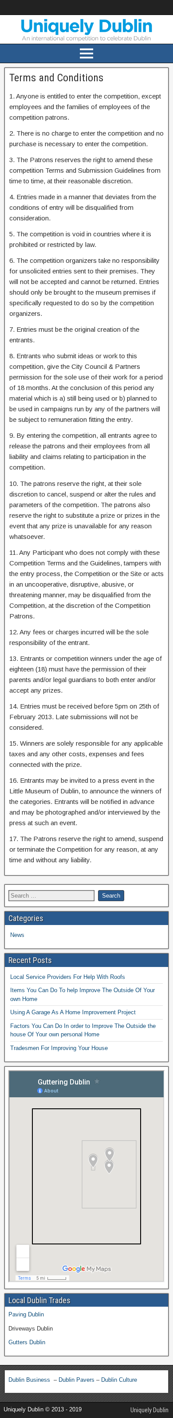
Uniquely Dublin (149, 1410)
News (17, 935)
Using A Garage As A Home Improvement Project (73, 1012)
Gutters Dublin (26, 1342)
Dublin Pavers (76, 1379)
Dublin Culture (119, 1379)
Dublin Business (30, 1379)
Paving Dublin (26, 1314)
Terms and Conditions (56, 78)
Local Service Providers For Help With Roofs (67, 977)
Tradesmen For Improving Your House (59, 1048)
